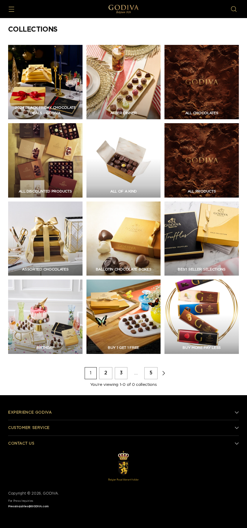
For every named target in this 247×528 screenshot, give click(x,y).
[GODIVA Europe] (123, 9)
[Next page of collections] (163, 373)
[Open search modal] (234, 9)
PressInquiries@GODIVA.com (28, 506)
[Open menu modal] (11, 9)
